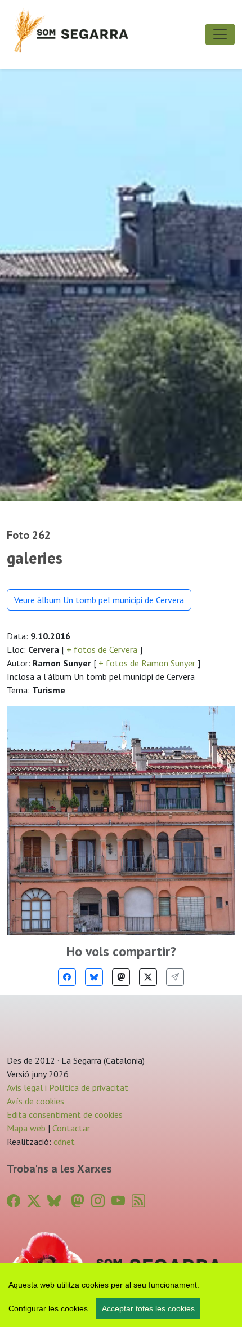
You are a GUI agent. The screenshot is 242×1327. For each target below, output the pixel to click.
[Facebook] (67, 977)
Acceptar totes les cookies (148, 1308)
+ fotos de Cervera (102, 649)
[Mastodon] (121, 977)
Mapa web (26, 1128)
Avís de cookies (35, 1101)
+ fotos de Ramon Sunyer (147, 663)
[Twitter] (148, 977)
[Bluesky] (94, 977)
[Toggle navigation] (220, 34)
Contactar (71, 1128)
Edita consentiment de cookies (65, 1114)
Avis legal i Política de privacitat (67, 1087)
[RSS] (138, 1201)
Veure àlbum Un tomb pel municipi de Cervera (99, 599)
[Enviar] (175, 977)
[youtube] (118, 1201)
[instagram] (98, 1201)
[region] (121, 1295)
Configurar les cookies (48, 1308)
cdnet (63, 1141)
